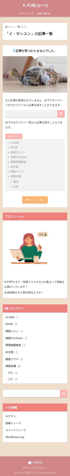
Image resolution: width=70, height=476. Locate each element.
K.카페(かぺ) (35, 5)
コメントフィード (16, 430)
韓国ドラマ (17, 171)
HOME (37, 462)
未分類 (14, 166)
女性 (15, 186)
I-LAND (15, 142)
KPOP (14, 147)
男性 (15, 181)
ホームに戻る (36, 199)
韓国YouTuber (19, 157)
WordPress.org (15, 437)
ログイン (11, 416)
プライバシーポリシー (34, 468)
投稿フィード (13, 423)
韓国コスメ (17, 152)
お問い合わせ (43, 13)
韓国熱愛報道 (18, 161)
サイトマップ (26, 13)
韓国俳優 (16, 176)
